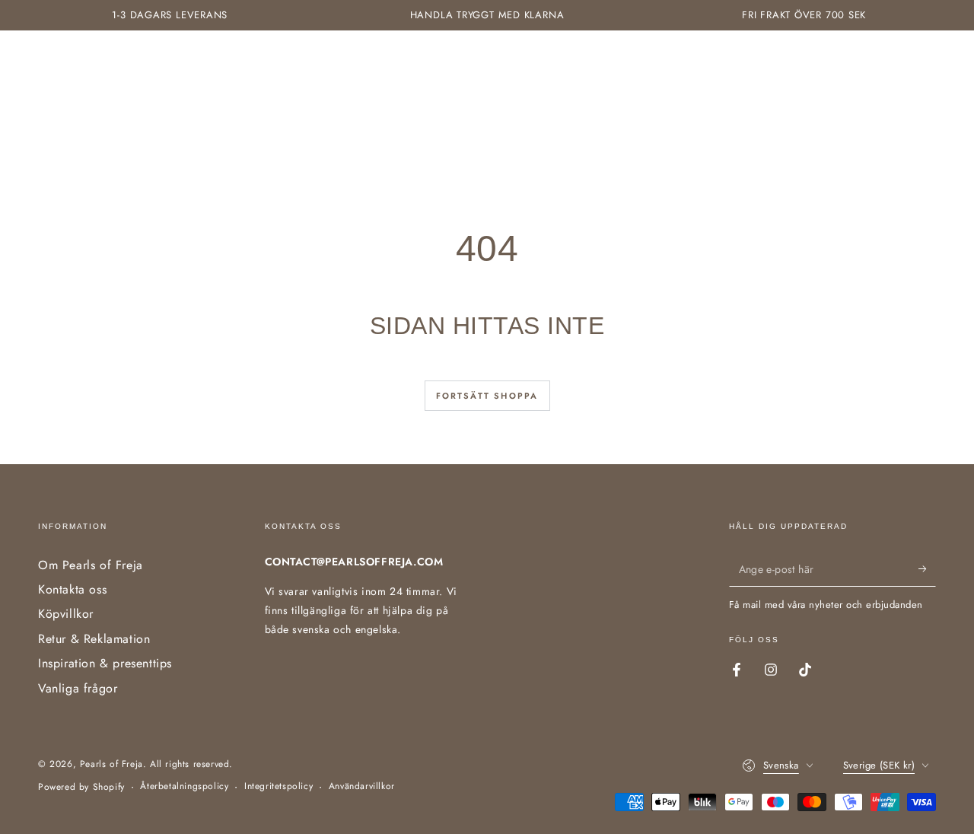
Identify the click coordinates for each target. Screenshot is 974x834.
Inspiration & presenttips (105, 663)
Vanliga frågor (77, 688)
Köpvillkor (66, 613)
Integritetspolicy (278, 786)
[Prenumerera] (927, 569)
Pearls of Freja (111, 764)
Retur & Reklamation (94, 639)
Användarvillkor (362, 786)
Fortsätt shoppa (487, 396)
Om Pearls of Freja (90, 565)
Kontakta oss (72, 589)
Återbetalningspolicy (184, 786)
